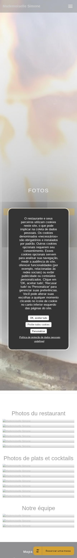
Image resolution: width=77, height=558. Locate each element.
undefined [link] (39, 341)
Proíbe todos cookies (39, 324)
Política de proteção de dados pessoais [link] (39, 337)
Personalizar (38, 331)
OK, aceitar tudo (38, 317)
